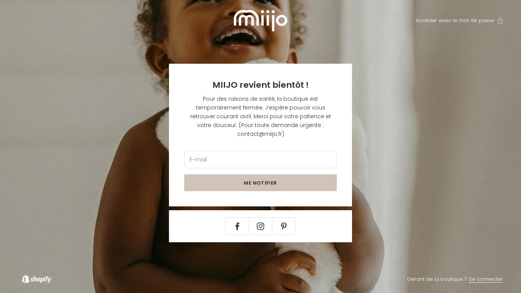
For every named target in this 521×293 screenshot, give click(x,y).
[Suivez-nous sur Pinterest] (283, 226)
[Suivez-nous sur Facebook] (237, 226)
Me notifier (260, 183)
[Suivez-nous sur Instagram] (260, 226)
